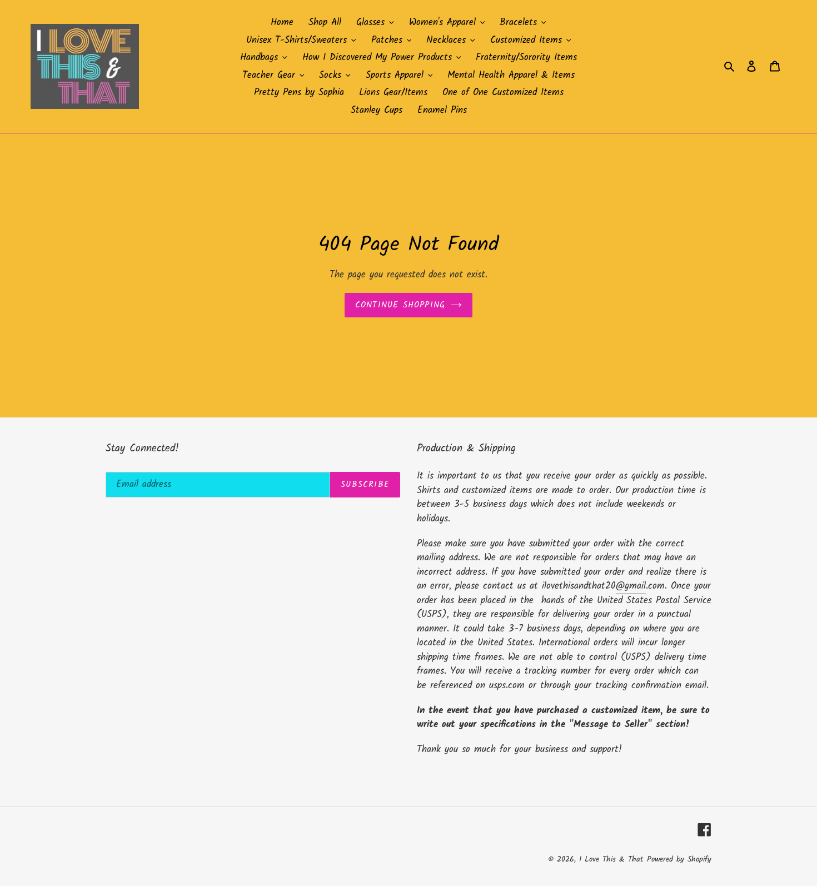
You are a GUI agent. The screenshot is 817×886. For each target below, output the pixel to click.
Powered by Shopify (679, 859)
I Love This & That (611, 859)
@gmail (631, 586)
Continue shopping (400, 305)
